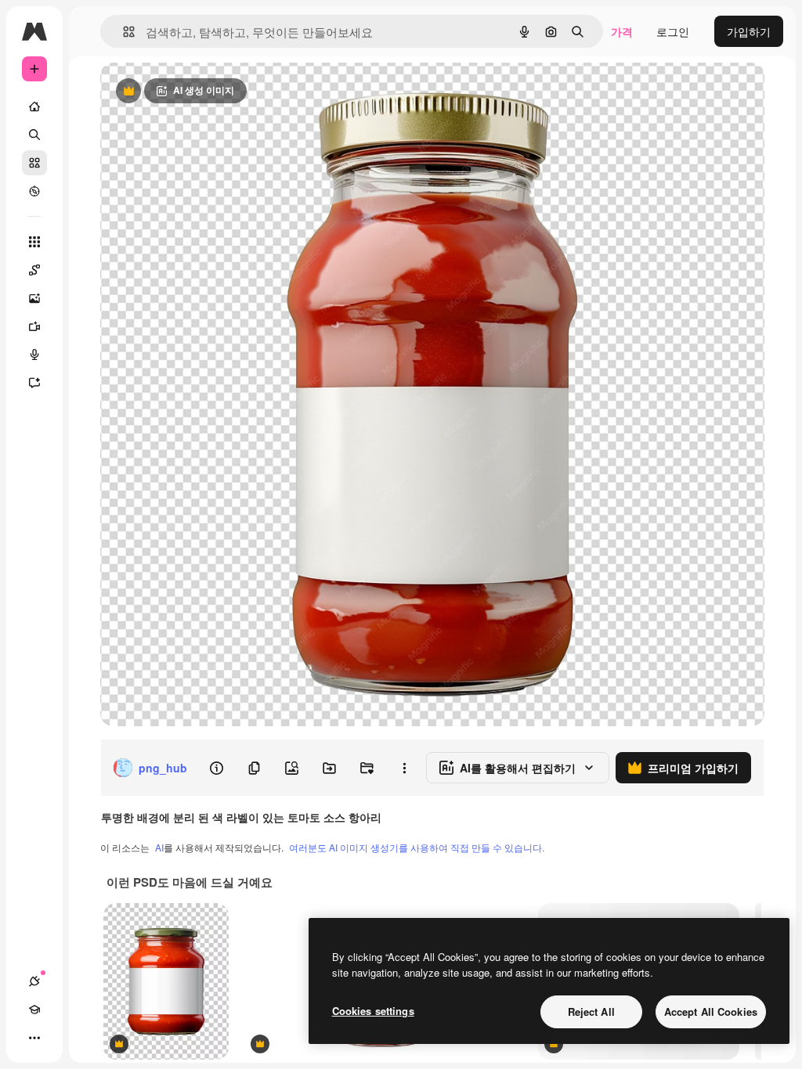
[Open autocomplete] (122, 32)
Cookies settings (373, 1010)
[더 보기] (34, 1037)
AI (159, 847)
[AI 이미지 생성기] (34, 298)
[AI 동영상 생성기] (34, 326)
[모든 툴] (34, 241)
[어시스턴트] (34, 382)
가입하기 (749, 31)
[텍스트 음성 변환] (34, 354)
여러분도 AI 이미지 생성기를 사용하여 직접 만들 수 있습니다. (416, 847)
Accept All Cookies (710, 1011)
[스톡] (34, 162)
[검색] (34, 134)
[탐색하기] (34, 190)
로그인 (672, 31)
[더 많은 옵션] (404, 767)
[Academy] (34, 1009)
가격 (622, 31)
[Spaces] (34, 270)
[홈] (34, 106)
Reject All (591, 1011)
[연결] (34, 981)
